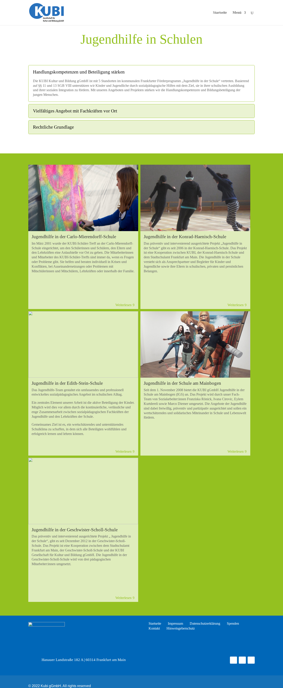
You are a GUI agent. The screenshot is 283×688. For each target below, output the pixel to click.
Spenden (233, 623)
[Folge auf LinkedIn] (251, 660)
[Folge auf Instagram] (242, 660)
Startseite (220, 12)
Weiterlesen (123, 305)
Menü (237, 12)
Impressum (175, 623)
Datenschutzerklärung (205, 623)
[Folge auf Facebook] (233, 660)
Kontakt (154, 628)
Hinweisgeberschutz (180, 628)
